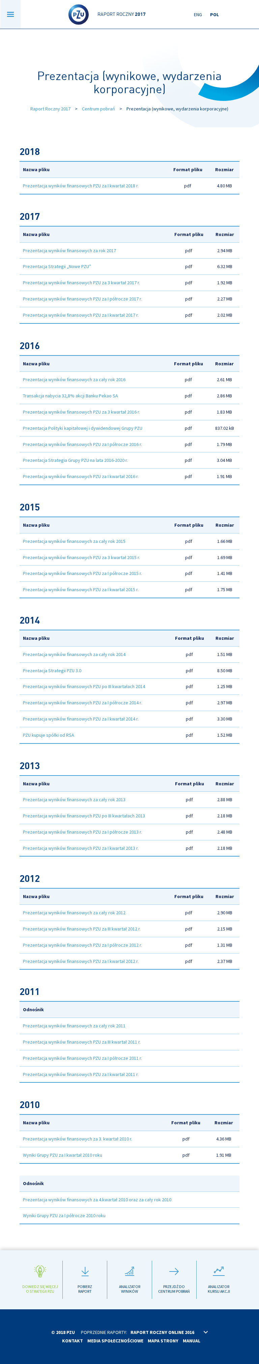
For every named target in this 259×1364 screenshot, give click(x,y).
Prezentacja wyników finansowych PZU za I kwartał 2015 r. (81, 589)
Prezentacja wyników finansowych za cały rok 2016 (74, 379)
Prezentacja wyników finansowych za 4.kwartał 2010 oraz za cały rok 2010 (97, 1200)
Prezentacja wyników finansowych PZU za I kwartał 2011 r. (81, 1074)
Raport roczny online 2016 (162, 1332)
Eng (198, 14)
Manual (191, 1341)
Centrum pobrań (98, 109)
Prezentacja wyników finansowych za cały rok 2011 (74, 1026)
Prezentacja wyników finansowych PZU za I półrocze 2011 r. (82, 1058)
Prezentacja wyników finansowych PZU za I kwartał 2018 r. (81, 186)
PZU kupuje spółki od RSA (48, 735)
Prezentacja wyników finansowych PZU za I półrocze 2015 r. (82, 573)
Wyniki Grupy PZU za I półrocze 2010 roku (64, 1215)
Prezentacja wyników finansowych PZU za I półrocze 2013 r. (82, 832)
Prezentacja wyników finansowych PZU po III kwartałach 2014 (84, 686)
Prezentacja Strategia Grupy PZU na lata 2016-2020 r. (75, 460)
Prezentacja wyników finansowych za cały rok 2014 (74, 654)
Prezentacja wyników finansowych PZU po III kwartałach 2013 (84, 816)
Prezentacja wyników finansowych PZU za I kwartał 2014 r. (81, 719)
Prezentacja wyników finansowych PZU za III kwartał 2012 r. (82, 929)
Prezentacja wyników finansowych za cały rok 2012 (74, 913)
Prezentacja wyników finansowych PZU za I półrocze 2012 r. (82, 945)
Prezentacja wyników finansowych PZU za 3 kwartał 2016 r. (81, 412)
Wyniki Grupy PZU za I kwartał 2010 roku (62, 1155)
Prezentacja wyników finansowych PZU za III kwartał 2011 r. (82, 1042)
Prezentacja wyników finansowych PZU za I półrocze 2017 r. (82, 299)
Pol (214, 14)
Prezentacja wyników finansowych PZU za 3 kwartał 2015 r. (81, 557)
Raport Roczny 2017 (50, 109)
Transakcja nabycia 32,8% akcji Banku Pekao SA (70, 396)
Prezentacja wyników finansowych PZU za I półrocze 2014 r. (82, 703)
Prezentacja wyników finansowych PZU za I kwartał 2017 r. (81, 315)
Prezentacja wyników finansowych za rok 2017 (69, 250)
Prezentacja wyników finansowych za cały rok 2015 (74, 541)
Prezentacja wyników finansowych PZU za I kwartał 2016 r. (81, 476)
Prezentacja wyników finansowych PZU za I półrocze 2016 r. (82, 444)
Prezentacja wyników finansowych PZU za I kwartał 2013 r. (81, 848)
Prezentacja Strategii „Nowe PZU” (57, 266)
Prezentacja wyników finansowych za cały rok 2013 (74, 799)
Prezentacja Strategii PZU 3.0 (52, 670)
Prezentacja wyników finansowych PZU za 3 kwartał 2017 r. (81, 283)
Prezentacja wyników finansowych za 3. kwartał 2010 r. (77, 1139)
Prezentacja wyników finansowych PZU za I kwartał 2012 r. (81, 961)
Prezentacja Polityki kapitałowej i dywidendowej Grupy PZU (82, 428)
